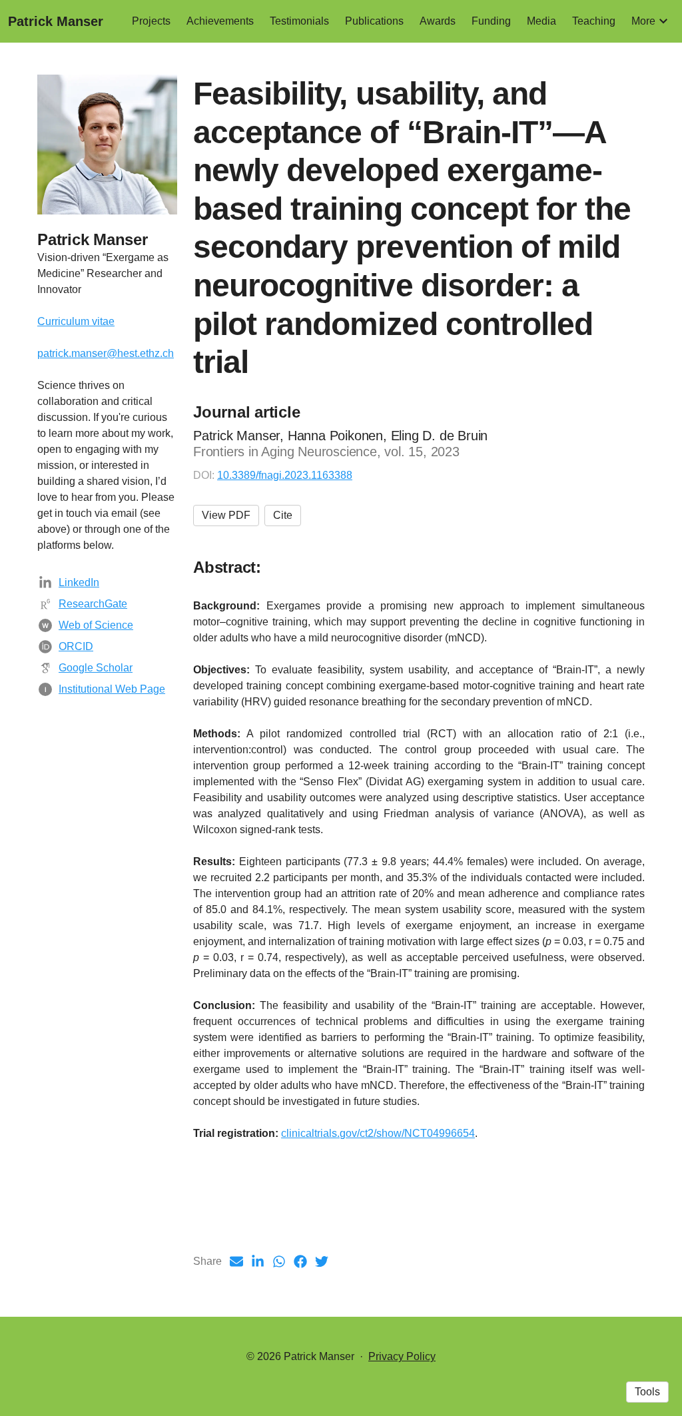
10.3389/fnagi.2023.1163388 (284, 475)
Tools (647, 1391)
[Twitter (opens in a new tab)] (321, 1261)
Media (541, 21)
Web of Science (96, 625)
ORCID (76, 646)
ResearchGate (93, 603)
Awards (438, 21)
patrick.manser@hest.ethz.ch (105, 353)
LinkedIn (79, 582)
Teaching (593, 21)
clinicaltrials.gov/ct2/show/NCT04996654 (378, 1133)
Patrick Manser (55, 21)
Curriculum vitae (76, 321)
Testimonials (299, 21)
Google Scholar (96, 667)
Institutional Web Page (112, 689)
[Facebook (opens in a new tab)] (300, 1261)
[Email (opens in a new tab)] (236, 1261)
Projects (151, 21)
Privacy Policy (402, 1356)
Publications (374, 21)
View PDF (226, 515)
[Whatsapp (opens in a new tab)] (279, 1261)
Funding (491, 21)
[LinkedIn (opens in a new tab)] (257, 1261)
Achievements (220, 21)
